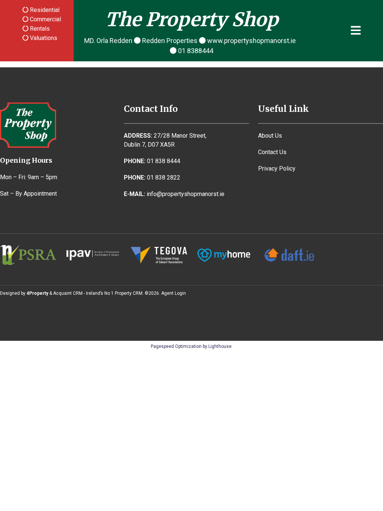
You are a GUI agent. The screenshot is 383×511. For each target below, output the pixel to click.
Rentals (39, 28)
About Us (270, 135)
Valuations (42, 38)
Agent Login (173, 293)
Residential (43, 9)
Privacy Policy (276, 168)
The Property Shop (191, 19)
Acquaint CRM (68, 293)
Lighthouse (220, 346)
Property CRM (129, 293)
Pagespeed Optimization (176, 346)
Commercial (44, 19)
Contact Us (272, 152)
